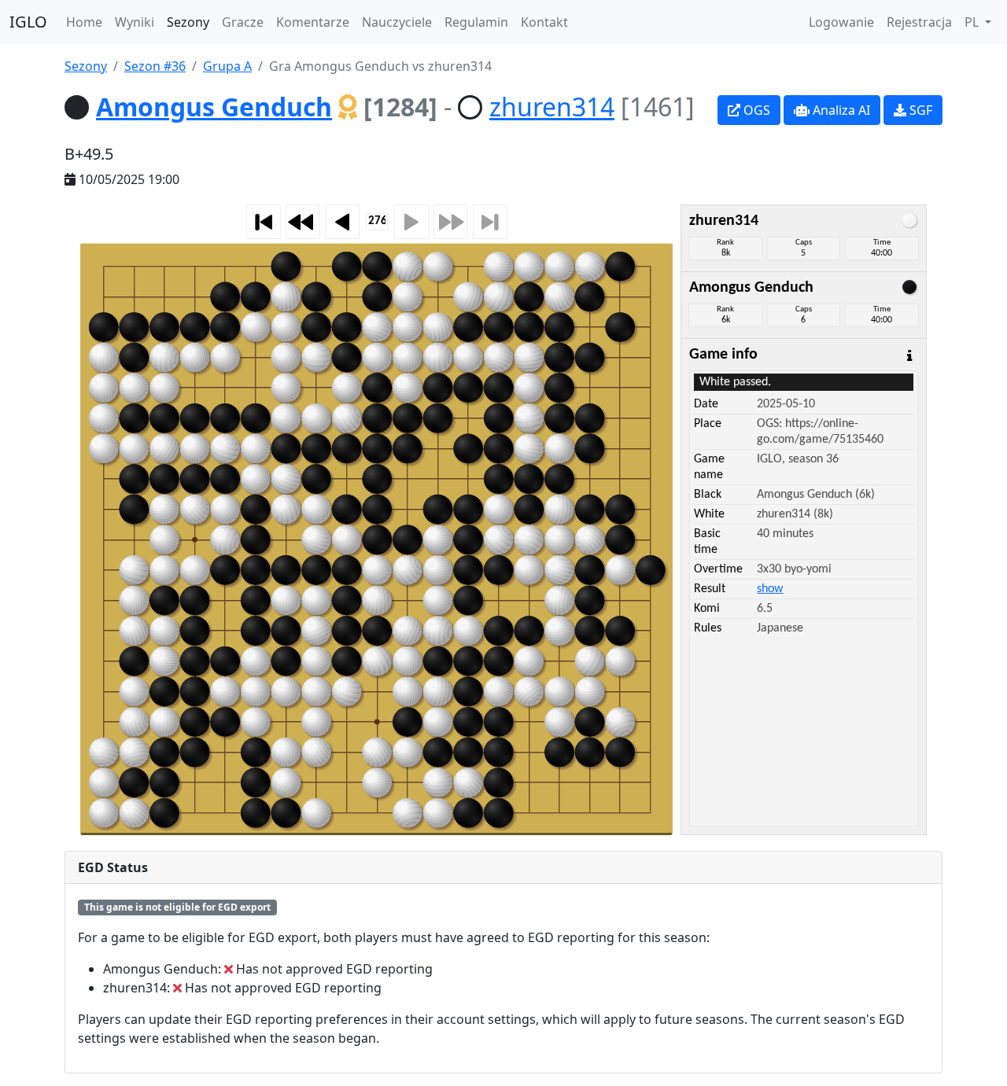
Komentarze (312, 22)
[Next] (411, 221)
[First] (263, 221)
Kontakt (544, 22)
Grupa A (227, 66)
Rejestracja (919, 22)
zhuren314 (551, 106)
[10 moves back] (303, 221)
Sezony (188, 22)
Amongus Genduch (214, 106)
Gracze (243, 22)
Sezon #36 (155, 66)
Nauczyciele (397, 22)
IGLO (28, 21)
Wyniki (134, 22)
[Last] (490, 221)
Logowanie (841, 22)
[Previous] (342, 221)
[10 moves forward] (450, 221)
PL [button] (973, 22)
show (770, 589)
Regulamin (476, 22)
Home (84, 22)
